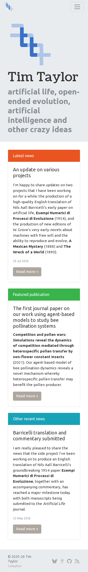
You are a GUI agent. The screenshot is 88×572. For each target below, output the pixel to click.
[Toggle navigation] (77, 7)
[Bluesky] (54, 561)
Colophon (15, 566)
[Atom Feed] (77, 561)
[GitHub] (69, 561)
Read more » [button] (27, 271)
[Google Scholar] (62, 561)
